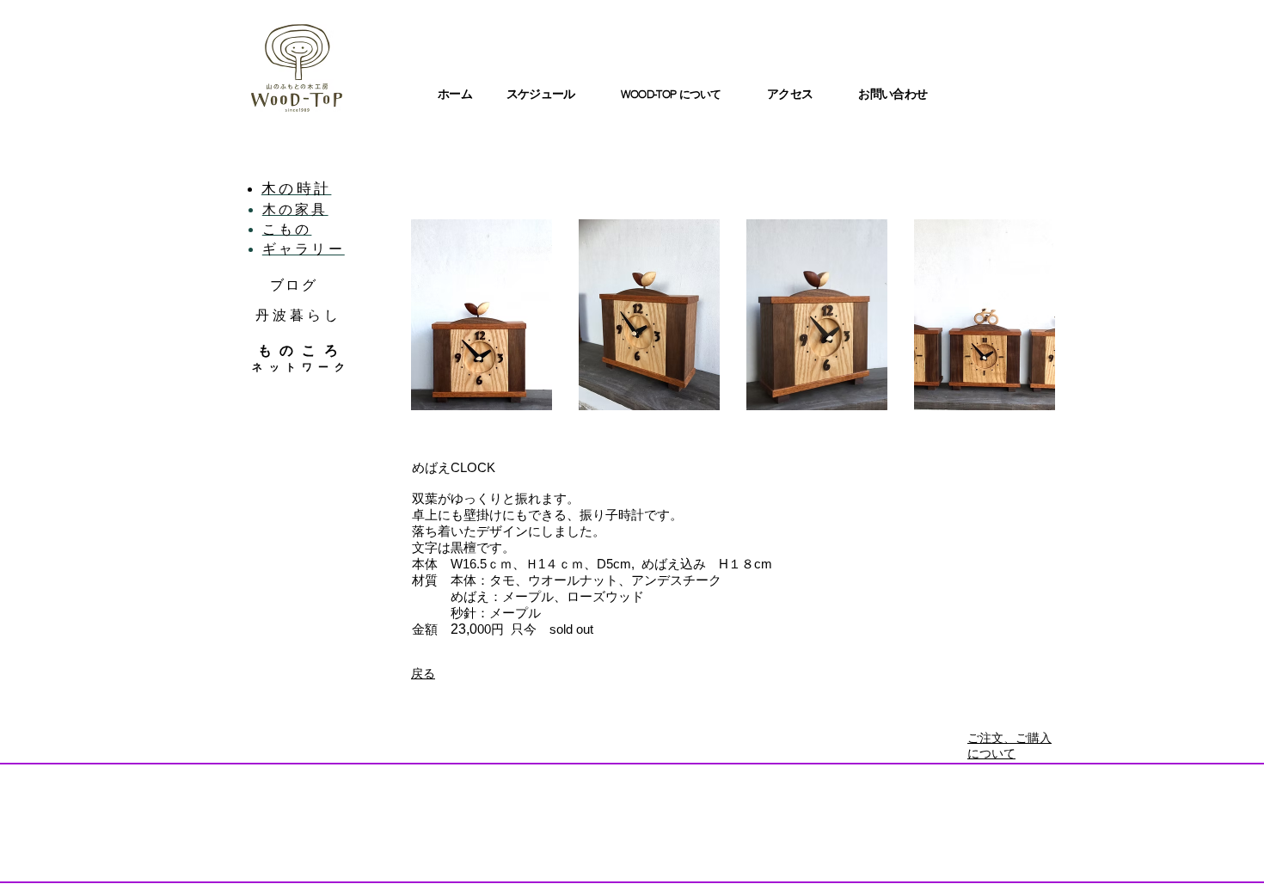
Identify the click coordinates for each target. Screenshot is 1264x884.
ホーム (455, 94)
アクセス (790, 94)
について (700, 94)
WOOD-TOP (650, 94)
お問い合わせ (892, 94)
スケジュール (540, 94)
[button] (481, 314)
